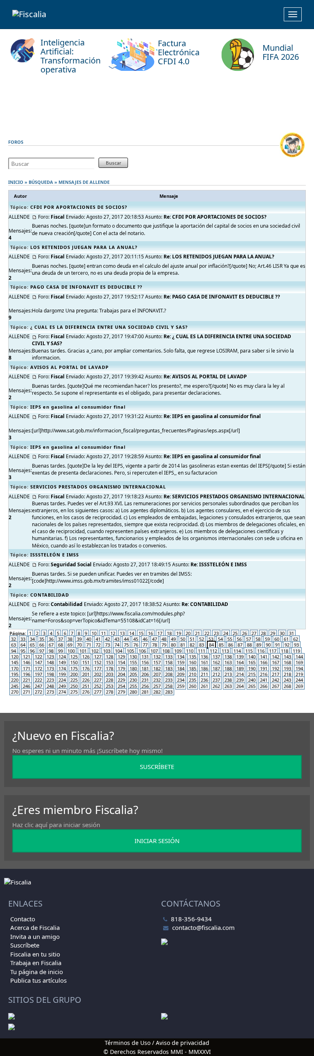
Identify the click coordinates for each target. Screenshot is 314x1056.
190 (252, 668)
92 (287, 645)
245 (14, 686)
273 (50, 692)
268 (287, 686)
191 (263, 668)
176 (86, 668)
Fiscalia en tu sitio (35, 954)
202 (97, 674)
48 (163, 639)
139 (240, 656)
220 (14, 680)
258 (169, 686)
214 (240, 674)
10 (94, 633)
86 (230, 645)
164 (240, 662)
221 (26, 680)
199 (62, 674)
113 (225, 651)
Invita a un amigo (35, 936)
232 (157, 680)
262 (216, 686)
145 (14, 662)
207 (157, 674)
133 (169, 656)
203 (109, 674)
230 (133, 680)
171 (26, 668)
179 (121, 668)
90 (268, 645)
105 (130, 651)
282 (157, 692)
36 (51, 639)
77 (145, 645)
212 (216, 674)
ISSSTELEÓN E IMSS (54, 555)
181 (145, 668)
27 (253, 633)
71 (88, 645)
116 (261, 651)
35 (41, 639)
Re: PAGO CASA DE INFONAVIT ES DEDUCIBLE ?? (222, 296)
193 (287, 668)
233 (169, 680)
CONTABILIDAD (49, 595)
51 (192, 639)
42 (107, 639)
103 (106, 651)
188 (228, 668)
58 (258, 639)
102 (95, 651)
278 (109, 692)
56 (239, 639)
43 (116, 639)
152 (97, 662)
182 (157, 668)
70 (79, 645)
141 (263, 656)
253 (109, 686)
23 (216, 633)
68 (60, 645)
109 (178, 651)
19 (178, 633)
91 (277, 645)
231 (145, 680)
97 (41, 651)
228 (109, 680)
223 (50, 680)
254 (121, 686)
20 (188, 633)
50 (182, 639)
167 (275, 662)
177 (97, 668)
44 (126, 639)
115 (249, 651)
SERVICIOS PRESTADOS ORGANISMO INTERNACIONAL (98, 487)
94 (13, 651)
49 (173, 639)
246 (26, 686)
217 (275, 674)
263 (228, 686)
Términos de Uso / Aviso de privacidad (157, 1043)
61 (286, 639)
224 (62, 680)
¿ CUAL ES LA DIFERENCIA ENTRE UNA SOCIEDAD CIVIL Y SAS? (109, 327)
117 (272, 651)
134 (180, 656)
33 (22, 639)
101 (83, 651)
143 (287, 656)
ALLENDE (100, 182)
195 (14, 674)
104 (118, 651)
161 (204, 662)
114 (237, 651)
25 (235, 633)
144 (299, 656)
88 (249, 645)
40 (88, 639)
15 (141, 633)
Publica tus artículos (38, 980)
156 (145, 662)
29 (272, 633)
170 (14, 668)
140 (252, 656)
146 (26, 662)
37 (60, 639)
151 (86, 662)
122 (38, 656)
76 (135, 645)
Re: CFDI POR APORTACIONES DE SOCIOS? (215, 216)
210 (192, 674)
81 (182, 645)
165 (252, 662)
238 (228, 680)
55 (229, 639)
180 (133, 668)
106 (142, 651)
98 (51, 651)
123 (50, 656)
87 (240, 645)
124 (62, 656)
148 (50, 662)
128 (109, 656)
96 (32, 651)
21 (197, 633)
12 (112, 633)
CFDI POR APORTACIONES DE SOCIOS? (78, 207)
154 (121, 662)
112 (213, 651)
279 (121, 692)
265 (252, 686)
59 (267, 639)
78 (154, 645)
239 (240, 680)
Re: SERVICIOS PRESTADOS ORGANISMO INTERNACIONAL (234, 496)
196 (26, 674)
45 (135, 639)
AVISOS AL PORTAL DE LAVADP (69, 367)
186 (204, 668)
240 (252, 680)
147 (38, 662)
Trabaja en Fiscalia (35, 963)
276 (86, 692)
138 (228, 656)
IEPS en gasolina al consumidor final (78, 407)
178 (109, 668)
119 (296, 651)
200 (74, 674)
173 (50, 668)
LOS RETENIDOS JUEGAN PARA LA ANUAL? (83, 247)
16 (150, 633)
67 (51, 645)
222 (38, 680)
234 (180, 680)
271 (26, 692)
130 (133, 656)
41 (98, 639)
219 (299, 674)
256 (145, 686)
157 (157, 662)
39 (79, 639)
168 (287, 662)
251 (86, 686)
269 (299, 686)
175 (74, 668)
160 (192, 662)
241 (263, 680)
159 (180, 662)
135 (192, 656)
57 (248, 639)
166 (263, 662)
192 (275, 668)
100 (71, 651)
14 (131, 633)
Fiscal (58, 216)
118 (284, 651)
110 (189, 651)
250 (74, 686)
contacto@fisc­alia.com (203, 927)
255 (133, 686)
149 (62, 662)
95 (22, 651)
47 (154, 639)
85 (221, 645)
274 (62, 692)
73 (107, 645)
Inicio (15, 182)
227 (97, 680)
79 (163, 645)
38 (69, 639)
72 (98, 645)
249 (62, 686)
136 (204, 656)
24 (225, 633)
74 (116, 645)
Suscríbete (24, 945)
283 (169, 692)
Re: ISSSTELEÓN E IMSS (219, 564)
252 (97, 686)
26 (244, 633)
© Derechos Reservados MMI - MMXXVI (157, 1052)
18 (169, 633)
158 (169, 662)
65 (32, 645)
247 (38, 686)
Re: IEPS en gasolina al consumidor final (212, 416)
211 (204, 674)
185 (192, 668)
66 (41, 645)
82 (192, 645)
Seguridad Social (71, 564)
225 (74, 680)
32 (13, 639)
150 (74, 662)
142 (275, 656)
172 (38, 668)
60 (276, 639)
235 (192, 680)
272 (38, 692)
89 (258, 645)
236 (204, 680)
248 (50, 686)
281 (145, 692)
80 (173, 645)
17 (159, 633)
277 (97, 692)
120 (14, 656)
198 (50, 674)
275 (74, 692)
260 (192, 686)
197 (38, 674)
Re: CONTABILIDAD (205, 604)
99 (60, 651)
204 (121, 674)
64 (22, 645)
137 (216, 656)
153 (109, 662)
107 (154, 651)
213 (228, 674)
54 (220, 639)
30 (282, 633)
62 (295, 639)
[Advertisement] (157, 105)
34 (32, 639)
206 (145, 674)
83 (201, 645)
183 (169, 668)
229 (121, 680)
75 (126, 645)
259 (180, 686)
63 (13, 645)
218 (287, 674)
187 (216, 668)
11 (103, 633)
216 (263, 674)
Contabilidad (67, 604)
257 (157, 686)
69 (69, 645)
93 (296, 645)
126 (86, 656)
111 (201, 651)
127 (97, 656)
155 (133, 662)
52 (201, 639)
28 (263, 633)
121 (26, 656)
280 (133, 692)
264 (240, 686)
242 (275, 680)
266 (263, 686)
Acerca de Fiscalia (35, 927)
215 (252, 674)
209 (180, 674)
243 (287, 680)
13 (122, 633)
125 (74, 656)
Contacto (22, 919)
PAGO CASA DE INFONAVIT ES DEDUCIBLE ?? (86, 287)
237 (216, 680)
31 (291, 633)
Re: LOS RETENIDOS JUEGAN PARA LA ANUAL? (219, 256)
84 (211, 645)
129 (121, 656)
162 (216, 662)
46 (145, 639)
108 (166, 651)
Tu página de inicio (36, 972)
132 (157, 656)
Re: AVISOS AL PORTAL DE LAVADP (205, 376)
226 (86, 680)
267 (275, 686)
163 (228, 662)
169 (299, 662)
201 (86, 674)
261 (204, 686)
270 (14, 692)
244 (299, 680)
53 (211, 639)
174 (62, 668)
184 (180, 668)
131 (145, 656)
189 (240, 668)
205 (133, 674)
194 (299, 668)
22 (206, 633)
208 (169, 674)
